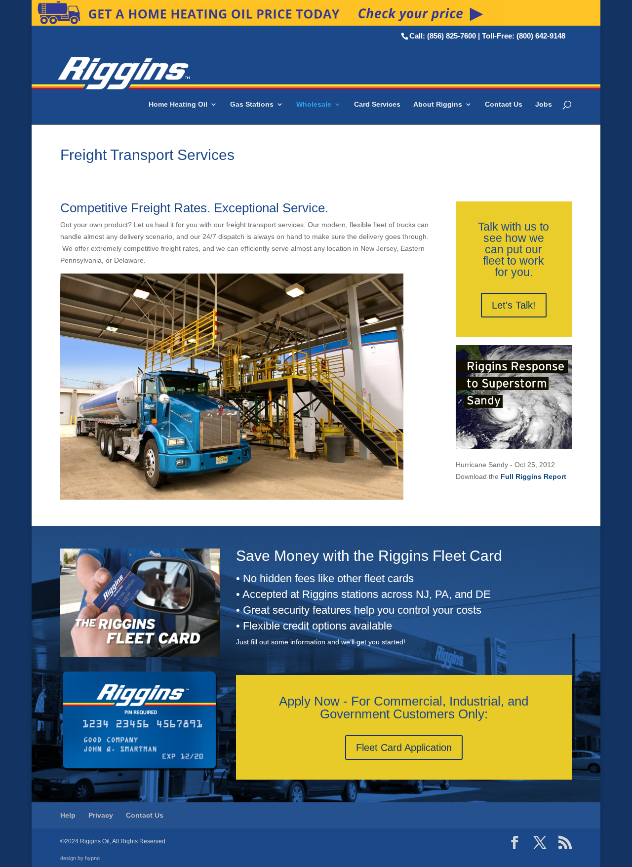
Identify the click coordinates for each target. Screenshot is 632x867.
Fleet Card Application (404, 747)
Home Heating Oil (178, 104)
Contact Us (503, 104)
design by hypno (80, 858)
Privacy (100, 815)
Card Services (377, 104)
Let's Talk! (514, 305)
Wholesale (313, 104)
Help (68, 815)
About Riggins (437, 104)
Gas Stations (252, 104)
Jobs (543, 104)
